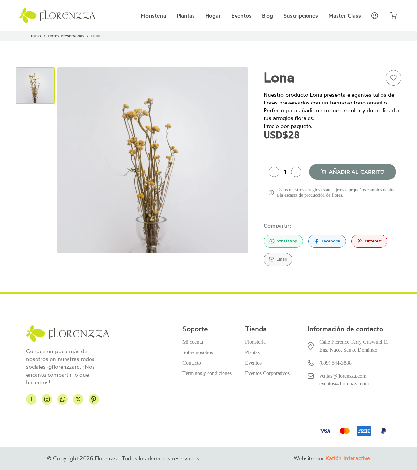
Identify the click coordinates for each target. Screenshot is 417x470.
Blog (267, 15)
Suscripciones (300, 15)
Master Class (344, 15)
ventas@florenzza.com (342, 376)
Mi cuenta (192, 342)
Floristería (153, 15)
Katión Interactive (347, 458)
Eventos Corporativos (267, 373)
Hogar (213, 15)
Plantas (186, 15)
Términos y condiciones (207, 373)
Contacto (191, 363)
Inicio (36, 36)
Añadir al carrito (357, 172)
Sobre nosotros (197, 352)
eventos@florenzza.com (344, 383)
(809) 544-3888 (335, 363)
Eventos (241, 15)
